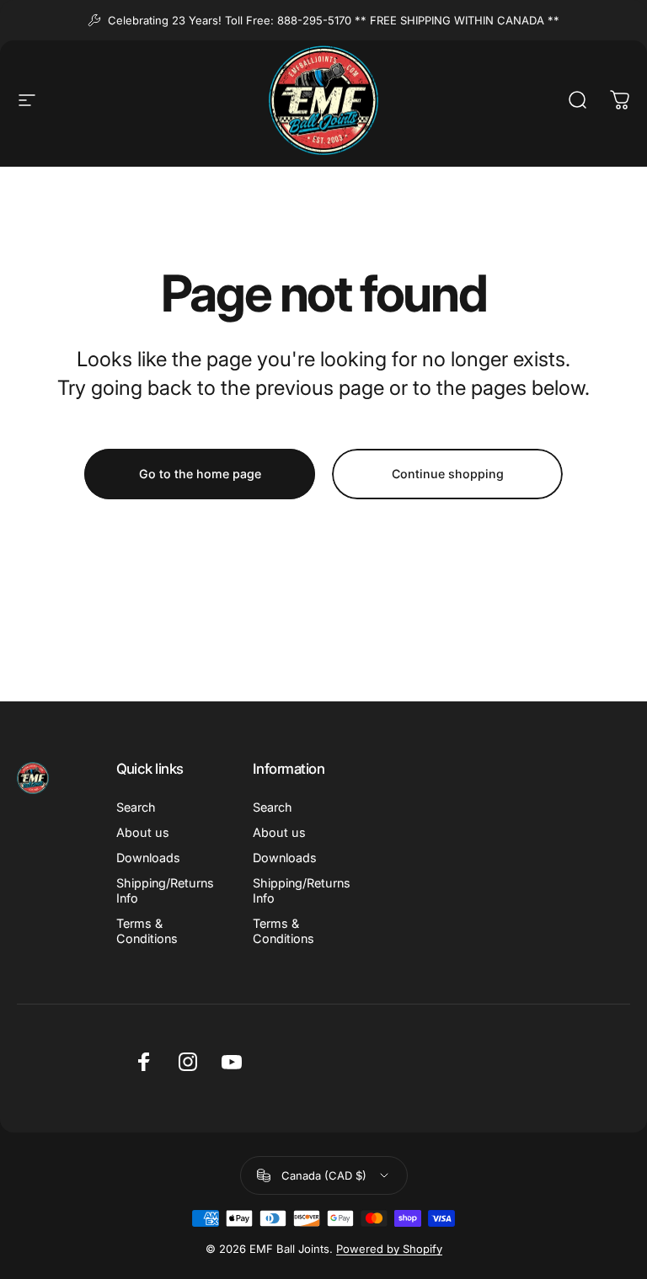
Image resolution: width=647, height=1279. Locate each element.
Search (136, 807)
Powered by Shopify (389, 1248)
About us (142, 832)
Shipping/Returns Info (165, 890)
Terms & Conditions (147, 931)
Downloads (148, 857)
